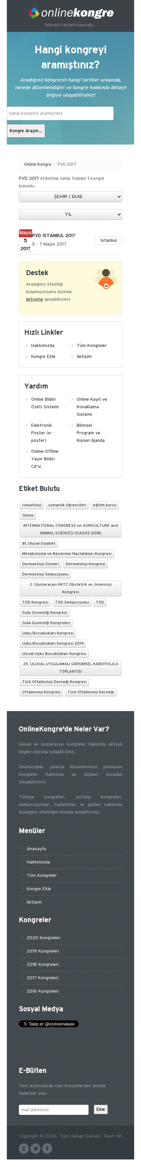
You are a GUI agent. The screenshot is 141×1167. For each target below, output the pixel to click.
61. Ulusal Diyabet (38, 543)
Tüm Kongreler (92, 346)
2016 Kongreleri (43, 991)
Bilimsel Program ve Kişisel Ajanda (91, 433)
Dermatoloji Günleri (40, 564)
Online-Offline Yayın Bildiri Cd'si (45, 459)
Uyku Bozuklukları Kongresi (48, 633)
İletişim (84, 357)
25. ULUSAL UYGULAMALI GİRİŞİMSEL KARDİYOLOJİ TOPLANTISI (70, 667)
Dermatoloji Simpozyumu (45, 574)
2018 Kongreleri (43, 965)
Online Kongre (37, 164)
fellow (28, 515)
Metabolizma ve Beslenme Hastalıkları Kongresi (67, 554)
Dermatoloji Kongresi (85, 564)
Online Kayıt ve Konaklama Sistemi (92, 407)
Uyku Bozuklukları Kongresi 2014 (53, 643)
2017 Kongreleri (43, 978)
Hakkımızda (42, 346)
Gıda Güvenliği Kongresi (44, 612)
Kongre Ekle (43, 357)
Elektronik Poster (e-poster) (41, 433)
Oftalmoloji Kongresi (41, 692)
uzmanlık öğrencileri (67, 505)
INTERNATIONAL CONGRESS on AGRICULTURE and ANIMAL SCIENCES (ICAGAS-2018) (70, 529)
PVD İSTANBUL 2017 (53, 236)
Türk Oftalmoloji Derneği (90, 692)
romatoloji (31, 505)
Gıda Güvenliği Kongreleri (46, 623)
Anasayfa (36, 849)
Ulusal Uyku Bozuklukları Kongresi (54, 654)
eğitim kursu (104, 505)
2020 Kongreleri (43, 938)
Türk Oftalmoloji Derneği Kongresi (54, 682)
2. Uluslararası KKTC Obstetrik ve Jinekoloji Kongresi (71, 588)
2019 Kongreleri (43, 951)
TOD (100, 602)
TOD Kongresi (35, 602)
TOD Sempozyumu (72, 602)
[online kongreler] (70, 13)
